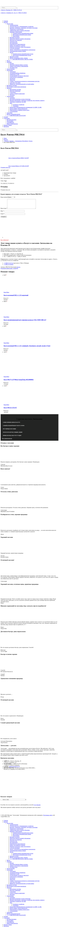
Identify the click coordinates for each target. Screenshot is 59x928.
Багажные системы (12, 85)
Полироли (12, 78)
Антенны (12, 97)
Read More (6, 292)
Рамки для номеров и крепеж (17, 45)
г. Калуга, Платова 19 (6, 10)
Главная (6, 21)
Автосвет (9, 62)
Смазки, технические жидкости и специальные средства (24, 81)
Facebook (3, 268)
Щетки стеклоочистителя (13, 114)
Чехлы (11, 52)
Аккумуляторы (11, 69)
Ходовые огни (13, 67)
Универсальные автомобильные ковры (23, 33)
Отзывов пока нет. (5, 167)
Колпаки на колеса (15, 37)
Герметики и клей (14, 74)
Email (2, 213)
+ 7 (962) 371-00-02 (22, 12)
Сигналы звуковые (15, 48)
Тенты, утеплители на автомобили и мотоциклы (22, 49)
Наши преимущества (12, 123)
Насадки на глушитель (16, 40)
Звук (11, 103)
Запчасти (9, 88)
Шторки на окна (14, 56)
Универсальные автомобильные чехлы (23, 54)
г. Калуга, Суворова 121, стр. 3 (9, 12)
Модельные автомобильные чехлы (22, 55)
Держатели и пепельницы (16, 29)
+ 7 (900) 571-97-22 (17, 10)
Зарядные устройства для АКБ (18, 102)
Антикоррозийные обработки (17, 73)
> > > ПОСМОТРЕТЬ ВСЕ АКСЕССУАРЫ (21, 59)
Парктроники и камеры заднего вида (19, 110)
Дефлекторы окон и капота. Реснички (20, 30)
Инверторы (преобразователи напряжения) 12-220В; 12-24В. (26, 107)
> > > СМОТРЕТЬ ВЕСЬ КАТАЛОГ (16, 115)
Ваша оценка (4, 197)
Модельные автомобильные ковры (22, 34)
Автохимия (10, 70)
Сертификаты (10, 122)
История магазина (11, 119)
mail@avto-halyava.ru (14, 766)
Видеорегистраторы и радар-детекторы (20, 99)
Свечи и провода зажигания (17, 93)
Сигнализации (14, 111)
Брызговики (16, 36)
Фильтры (12, 95)
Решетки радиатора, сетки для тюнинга (20, 47)
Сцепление (13, 92)
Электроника (10, 96)
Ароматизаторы (14, 25)
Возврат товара (8, 125)
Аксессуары (10, 23)
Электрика (9, 112)
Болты (18, 267)
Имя (2, 211)
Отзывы (6, 117)
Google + (11, 268)
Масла (8, 60)
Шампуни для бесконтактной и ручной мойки (22, 84)
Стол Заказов (36, 804)
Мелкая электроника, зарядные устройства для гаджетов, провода (27, 100)
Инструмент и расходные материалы (16, 86)
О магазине (7, 118)
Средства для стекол (15, 82)
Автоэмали (13, 71)
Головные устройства (18, 104)
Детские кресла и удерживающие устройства (21, 26)
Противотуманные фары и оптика (19, 64)
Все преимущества (7, 438)
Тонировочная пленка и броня (18, 51)
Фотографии (10, 121)
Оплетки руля (13, 41)
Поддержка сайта (47, 815)
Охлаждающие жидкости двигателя (19, 75)
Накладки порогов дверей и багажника (20, 38)
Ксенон (12, 63)
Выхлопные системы (15, 89)
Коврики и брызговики (16, 32)
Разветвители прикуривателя (17, 44)
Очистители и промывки (16, 77)
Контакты (6, 126)
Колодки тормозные (15, 91)
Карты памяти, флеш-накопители (18, 108)
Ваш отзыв (4, 208)
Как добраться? (5, 240)
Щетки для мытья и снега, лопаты (19, 58)
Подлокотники (14, 43)
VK (17, 268)
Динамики (15, 106)
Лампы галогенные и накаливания (19, 66)
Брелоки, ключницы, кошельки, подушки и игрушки (23, 27)
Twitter (7, 268)
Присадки (12, 80)
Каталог (6, 22)
